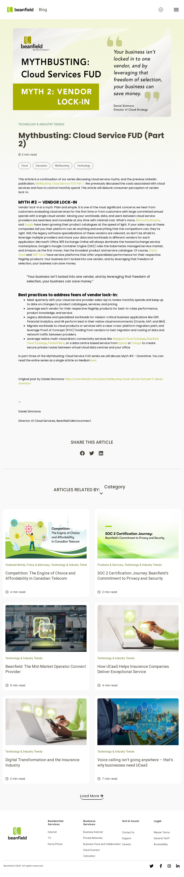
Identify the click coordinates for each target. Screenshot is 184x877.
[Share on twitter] (92, 453)
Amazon (155, 220)
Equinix (122, 343)
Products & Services (110, 565)
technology (83, 165)
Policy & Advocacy (38, 565)
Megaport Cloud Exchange (129, 338)
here (93, 360)
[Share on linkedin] (101, 453)
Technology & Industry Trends (41, 124)
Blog (43, 9)
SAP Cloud (39, 254)
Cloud (24, 165)
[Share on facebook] (83, 453)
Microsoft (142, 220)
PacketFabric (56, 343)
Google (28, 224)
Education (41, 165)
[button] (176, 10)
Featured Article (15, 565)
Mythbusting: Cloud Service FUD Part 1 (59, 183)
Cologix (136, 343)
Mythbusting (62, 165)
